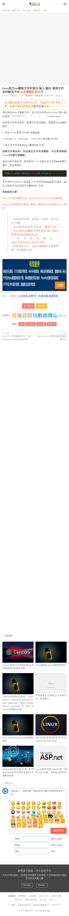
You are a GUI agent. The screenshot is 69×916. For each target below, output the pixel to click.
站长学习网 (56, 896)
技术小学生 (44, 896)
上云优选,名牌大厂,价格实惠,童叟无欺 (38, 296)
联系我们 (27, 885)
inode (5, 155)
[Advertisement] (34, 49)
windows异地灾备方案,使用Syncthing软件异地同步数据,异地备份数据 (18, 772)
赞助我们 (42, 885)
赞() (29, 306)
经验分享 (38, 95)
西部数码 (22, 896)
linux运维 (26, 10)
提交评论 (58, 830)
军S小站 (42, 900)
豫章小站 (34, 4)
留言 (36, 106)
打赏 (42, 306)
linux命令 (30, 324)
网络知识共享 (31, 900)
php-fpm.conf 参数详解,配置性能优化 (52, 338)
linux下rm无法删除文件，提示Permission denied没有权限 (32, 198)
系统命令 (37, 10)
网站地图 (46, 911)
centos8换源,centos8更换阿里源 (50, 665)
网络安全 (18, 900)
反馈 (41, 106)
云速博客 (32, 896)
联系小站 (27, 249)
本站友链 (38, 911)
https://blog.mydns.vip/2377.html (28, 242)
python (51, 900)
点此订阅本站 (39, 246)
